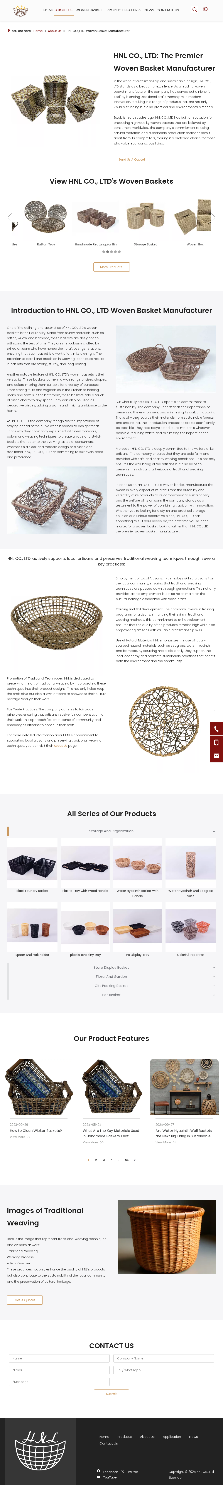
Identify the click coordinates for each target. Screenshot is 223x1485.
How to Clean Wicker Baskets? (36, 1135)
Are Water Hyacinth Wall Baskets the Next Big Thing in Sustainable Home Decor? (183, 1141)
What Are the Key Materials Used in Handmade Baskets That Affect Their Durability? (111, 1141)
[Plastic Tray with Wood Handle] (85, 868)
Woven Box (186, 244)
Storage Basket (136, 244)
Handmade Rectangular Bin (87, 244)
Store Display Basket (111, 972)
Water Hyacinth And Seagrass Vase (190, 898)
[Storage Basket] (136, 217)
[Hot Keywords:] (194, 9)
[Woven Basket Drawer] (56, 98)
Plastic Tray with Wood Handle (85, 896)
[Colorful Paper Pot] (191, 932)
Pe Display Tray (137, 960)
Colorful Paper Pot (190, 960)
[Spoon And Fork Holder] (32, 932)
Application (172, 1441)
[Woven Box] (186, 217)
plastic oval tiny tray (85, 960)
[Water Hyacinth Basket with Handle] (137, 868)
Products (125, 1441)
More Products (111, 272)
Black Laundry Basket (32, 896)
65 (127, 1165)
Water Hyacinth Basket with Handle (138, 898)
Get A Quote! (25, 1305)
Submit (111, 1399)
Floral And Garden (111, 981)
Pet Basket (111, 1000)
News (193, 1441)
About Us (60, 751)
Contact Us (109, 1448)
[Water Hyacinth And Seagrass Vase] (191, 868)
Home (104, 1441)
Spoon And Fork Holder (32, 960)
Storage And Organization (111, 836)
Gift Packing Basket (111, 990)
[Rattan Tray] (37, 217)
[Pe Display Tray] (137, 932)
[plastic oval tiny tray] (85, 932)
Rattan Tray (37, 244)
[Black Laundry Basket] (32, 868)
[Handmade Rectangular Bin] (87, 217)
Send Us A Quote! (131, 159)
